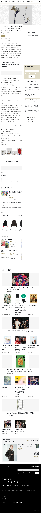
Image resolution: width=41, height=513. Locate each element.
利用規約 (20, 490)
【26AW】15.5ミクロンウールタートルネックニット (5, 231)
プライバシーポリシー (26, 490)
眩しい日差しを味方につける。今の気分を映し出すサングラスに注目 (32, 111)
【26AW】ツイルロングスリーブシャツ (13, 230)
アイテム (8, 502)
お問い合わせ (33, 490)
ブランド (4, 502)
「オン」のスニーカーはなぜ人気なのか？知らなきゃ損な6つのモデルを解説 (32, 89)
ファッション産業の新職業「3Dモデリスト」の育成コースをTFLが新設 (11, 64)
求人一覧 (10, 239)
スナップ (28, 485)
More (32, 1)
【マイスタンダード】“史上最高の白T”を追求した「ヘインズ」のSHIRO (32, 100)
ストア (18, 1)
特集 (9, 1)
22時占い (28, 1)
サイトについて (4, 490)
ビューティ (13, 1)
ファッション (31, 84)
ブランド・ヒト (22, 1)
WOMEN (32, 73)
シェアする (9, 40)
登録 (31, 76)
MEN (27, 73)
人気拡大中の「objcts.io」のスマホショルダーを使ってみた (32, 95)
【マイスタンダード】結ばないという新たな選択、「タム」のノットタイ (32, 106)
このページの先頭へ (7, 466)
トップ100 (23, 485)
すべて (26, 35)
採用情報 (9, 490)
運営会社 (17, 490)
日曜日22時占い (17, 485)
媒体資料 (13, 490)
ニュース (5, 1)
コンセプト (21, 502)
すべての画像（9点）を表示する (11, 161)
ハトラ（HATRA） (6, 45)
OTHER (37, 73)
